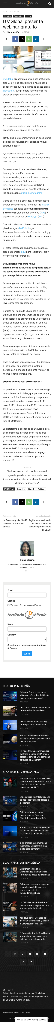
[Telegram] (45, 954)
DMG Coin (24, 228)
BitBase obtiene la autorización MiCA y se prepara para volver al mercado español (35, 738)
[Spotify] (37, 954)
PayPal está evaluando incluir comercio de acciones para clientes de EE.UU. (40, 525)
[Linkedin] (36, 39)
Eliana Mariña (13, 32)
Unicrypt (32, 216)
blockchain (8, 90)
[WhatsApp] (29, 39)
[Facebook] (15, 39)
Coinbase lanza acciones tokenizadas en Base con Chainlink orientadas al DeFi (33, 815)
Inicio (5, 11)
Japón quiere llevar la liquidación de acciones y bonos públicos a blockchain (35, 800)
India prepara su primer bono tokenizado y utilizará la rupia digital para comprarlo (33, 846)
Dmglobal (21, 489)
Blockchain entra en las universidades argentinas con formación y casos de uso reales (35, 872)
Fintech (31, 489)
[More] (43, 39)
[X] (22, 39)
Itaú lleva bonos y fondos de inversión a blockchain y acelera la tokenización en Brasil (35, 921)
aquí (23, 251)
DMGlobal (8, 78)
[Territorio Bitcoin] (27, 4)
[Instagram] (15, 954)
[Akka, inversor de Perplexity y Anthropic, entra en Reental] (10, 725)
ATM (41, 216)
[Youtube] (31, 962)
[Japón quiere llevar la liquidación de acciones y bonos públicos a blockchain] (10, 801)
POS (42, 212)
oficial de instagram (31, 192)
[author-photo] (27, 555)
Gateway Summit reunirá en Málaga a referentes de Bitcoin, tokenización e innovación (34, 695)
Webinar (41, 489)
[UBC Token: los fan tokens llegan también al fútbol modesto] (10, 711)
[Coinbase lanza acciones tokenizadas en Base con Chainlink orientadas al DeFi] (10, 816)
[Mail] (30, 954)
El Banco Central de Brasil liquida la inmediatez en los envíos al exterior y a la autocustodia (35, 936)
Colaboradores (18, 16)
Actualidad (15, 11)
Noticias (28, 16)
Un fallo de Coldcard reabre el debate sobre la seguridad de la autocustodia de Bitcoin (34, 905)
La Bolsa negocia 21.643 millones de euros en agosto (15, 523)
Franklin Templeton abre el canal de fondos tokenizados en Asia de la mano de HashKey (35, 830)
